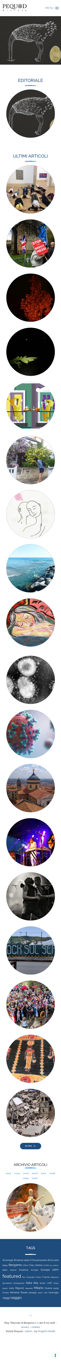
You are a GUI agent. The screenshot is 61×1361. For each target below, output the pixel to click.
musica (48, 1288)
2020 (35, 1178)
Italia (29, 1282)
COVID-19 (47, 1265)
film (23, 1277)
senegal (33, 1292)
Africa (50, 1260)
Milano (38, 1288)
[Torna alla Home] (14, 8)
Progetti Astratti (46, 1331)
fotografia (30, 1277)
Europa (34, 1270)
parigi (56, 1288)
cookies (35, 1327)
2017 (44, 1173)
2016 (35, 1173)
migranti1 (29, 1288)
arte (56, 1260)
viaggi (6, 1297)
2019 (26, 1178)
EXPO (55, 1269)
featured (11, 1276)
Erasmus (23, 1270)
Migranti (19, 1288)
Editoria (13, 1270)
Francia (46, 1277)
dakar (4, 1270)
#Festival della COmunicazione (30, 1260)
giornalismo (7, 1283)
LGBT (49, 1283)
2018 (52, 1173)
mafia (11, 1288)
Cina (31, 1265)
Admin (28, 1331)
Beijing (5, 1265)
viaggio (16, 1298)
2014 (17, 1173)
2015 (26, 1173)
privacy (25, 1327)
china (25, 1265)
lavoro (42, 1283)
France (38, 1277)
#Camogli (7, 1260)
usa (45, 1293)
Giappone (55, 1277)
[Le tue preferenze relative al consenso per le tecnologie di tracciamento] (55, 1355)
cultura (56, 1265)
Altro (28, 1146)
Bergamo (15, 1265)
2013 (8, 1173)
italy (36, 1282)
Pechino (5, 1293)
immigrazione (19, 1283)
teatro (40, 1293)
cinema (38, 1265)
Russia (24, 1292)
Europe (45, 1269)
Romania (14, 1292)
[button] (52, 8)
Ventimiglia (53, 1293)
